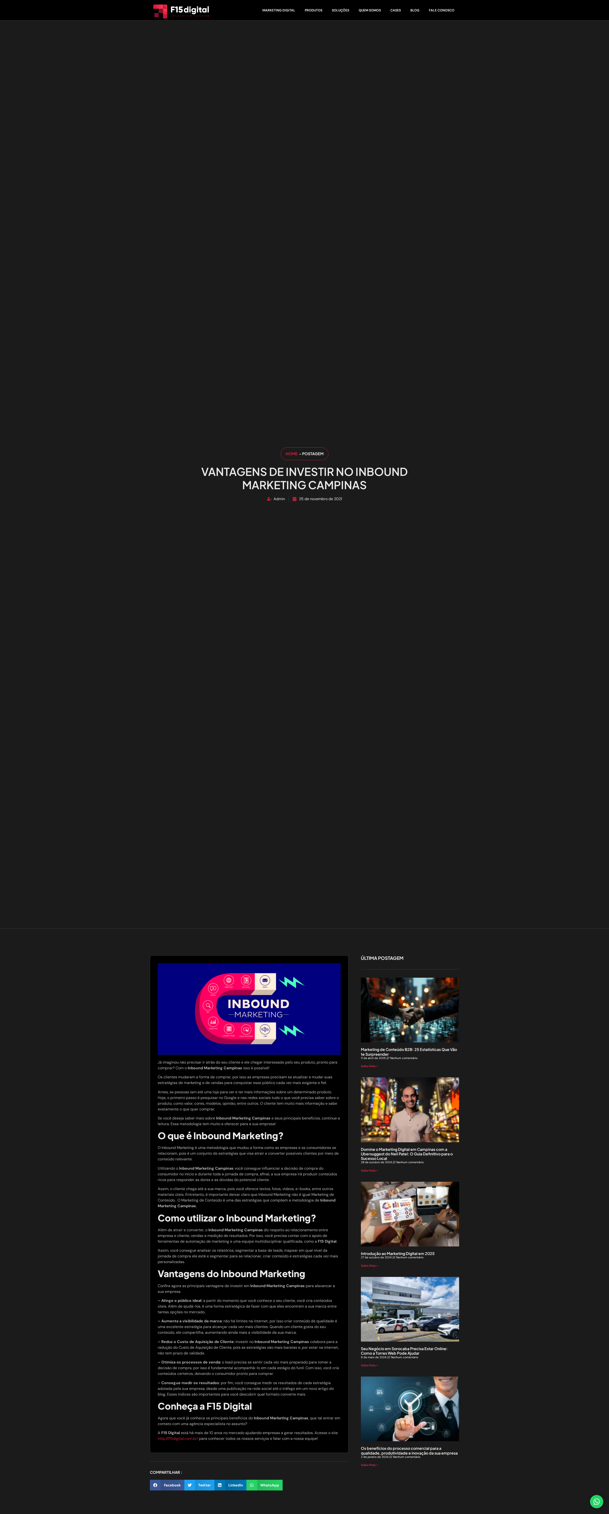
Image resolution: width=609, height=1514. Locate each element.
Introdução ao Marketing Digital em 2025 (398, 1253)
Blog (414, 10)
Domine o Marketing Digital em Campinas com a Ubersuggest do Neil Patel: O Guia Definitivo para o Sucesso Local (407, 1154)
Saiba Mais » (369, 1066)
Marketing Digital (278, 10)
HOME (292, 453)
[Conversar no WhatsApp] (596, 1501)
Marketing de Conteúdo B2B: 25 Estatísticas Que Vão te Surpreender (409, 1051)
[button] (167, 1485)
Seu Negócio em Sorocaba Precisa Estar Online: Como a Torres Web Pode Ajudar (404, 1351)
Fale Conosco (441, 10)
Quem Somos (370, 10)
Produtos (313, 10)
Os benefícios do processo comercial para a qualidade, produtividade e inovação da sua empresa (409, 1450)
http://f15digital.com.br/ (178, 1438)
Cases (395, 10)
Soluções (340, 10)
